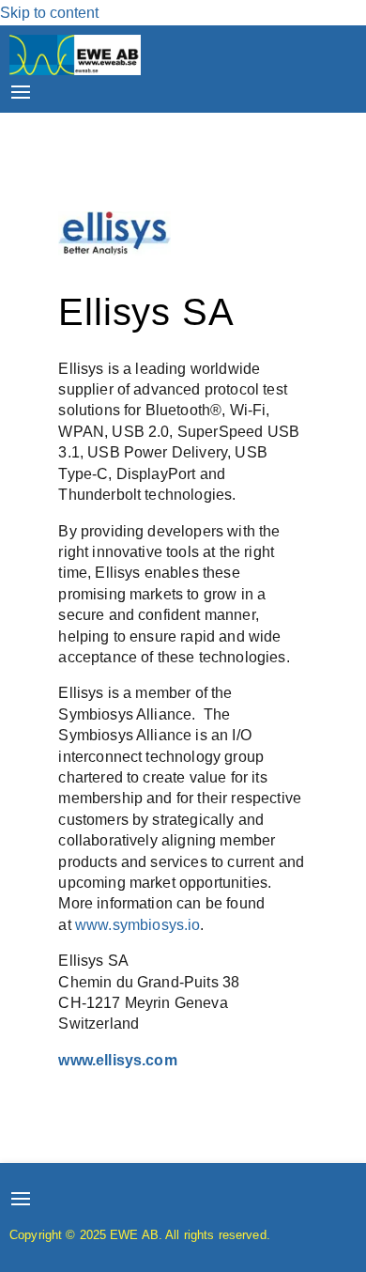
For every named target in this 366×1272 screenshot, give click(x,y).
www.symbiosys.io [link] (138, 925)
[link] (75, 70)
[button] (21, 91)
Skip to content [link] (49, 13)
